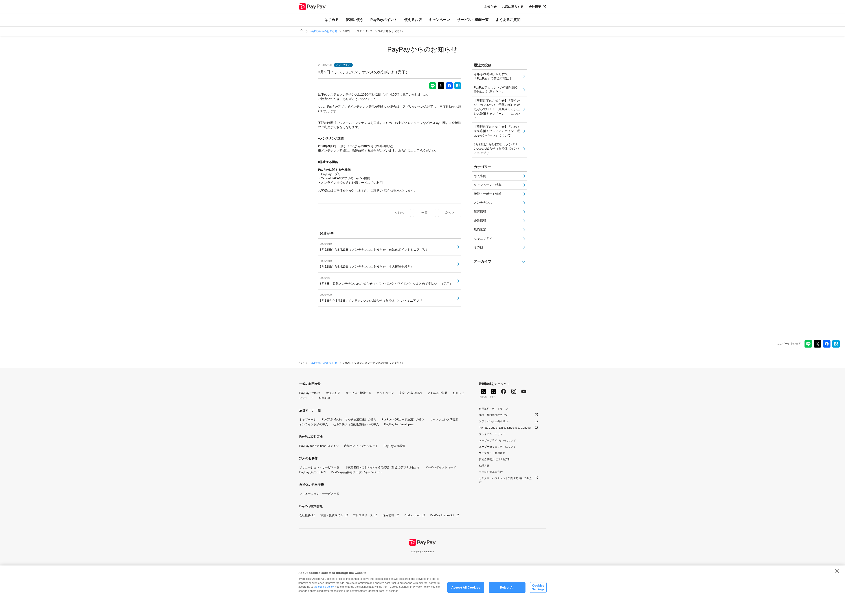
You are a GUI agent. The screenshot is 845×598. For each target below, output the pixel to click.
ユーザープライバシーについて (497, 440)
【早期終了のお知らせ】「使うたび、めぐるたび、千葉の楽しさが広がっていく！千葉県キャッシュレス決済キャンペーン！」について (497, 109)
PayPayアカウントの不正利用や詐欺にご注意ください (496, 90)
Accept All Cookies (465, 587)
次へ (448, 212)
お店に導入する (513, 6)
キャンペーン (439, 20)
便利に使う (354, 20)
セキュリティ (483, 238)
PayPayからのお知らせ (323, 31)
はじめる (332, 20)
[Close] (837, 571)
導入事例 (480, 176)
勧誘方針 (484, 465)
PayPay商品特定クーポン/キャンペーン (356, 472)
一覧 (424, 212)
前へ (401, 212)
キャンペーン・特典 (487, 185)
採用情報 (388, 515)
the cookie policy (324, 586)
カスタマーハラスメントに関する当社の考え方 (505, 480)
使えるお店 (413, 20)
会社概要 (535, 6)
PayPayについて (310, 393)
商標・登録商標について (493, 415)
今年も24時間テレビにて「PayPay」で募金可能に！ (493, 76)
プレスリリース (363, 515)
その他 (478, 247)
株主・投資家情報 (331, 515)
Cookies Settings (538, 587)
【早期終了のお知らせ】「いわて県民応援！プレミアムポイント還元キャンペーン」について (497, 131)
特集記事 (324, 398)
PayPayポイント (383, 20)
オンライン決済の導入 (313, 424)
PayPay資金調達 (394, 446)
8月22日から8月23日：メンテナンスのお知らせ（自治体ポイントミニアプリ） (497, 149)
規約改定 (480, 229)
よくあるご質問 (508, 20)
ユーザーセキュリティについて (497, 446)
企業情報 (480, 220)
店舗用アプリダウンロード (361, 446)
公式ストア (306, 398)
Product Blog (412, 515)
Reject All (507, 587)
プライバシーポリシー (492, 434)
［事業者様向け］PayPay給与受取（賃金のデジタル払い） (383, 467)
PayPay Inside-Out (442, 515)
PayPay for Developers (399, 424)
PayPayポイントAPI (312, 472)
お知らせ (490, 6)
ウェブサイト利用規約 (492, 453)
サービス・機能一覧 (473, 20)
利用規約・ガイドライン (493, 408)
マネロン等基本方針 (491, 471)
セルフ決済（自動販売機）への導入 (356, 424)
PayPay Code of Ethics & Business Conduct (505, 427)
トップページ (307, 419)
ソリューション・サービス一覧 (319, 467)
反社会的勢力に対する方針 (495, 459)
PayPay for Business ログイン (319, 446)
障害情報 (480, 211)
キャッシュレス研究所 (444, 419)
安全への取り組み (410, 393)
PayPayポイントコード (441, 467)
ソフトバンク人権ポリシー (495, 421)
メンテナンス (483, 202)
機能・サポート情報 (487, 194)
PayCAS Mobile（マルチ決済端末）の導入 (349, 419)
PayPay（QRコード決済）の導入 (403, 419)
